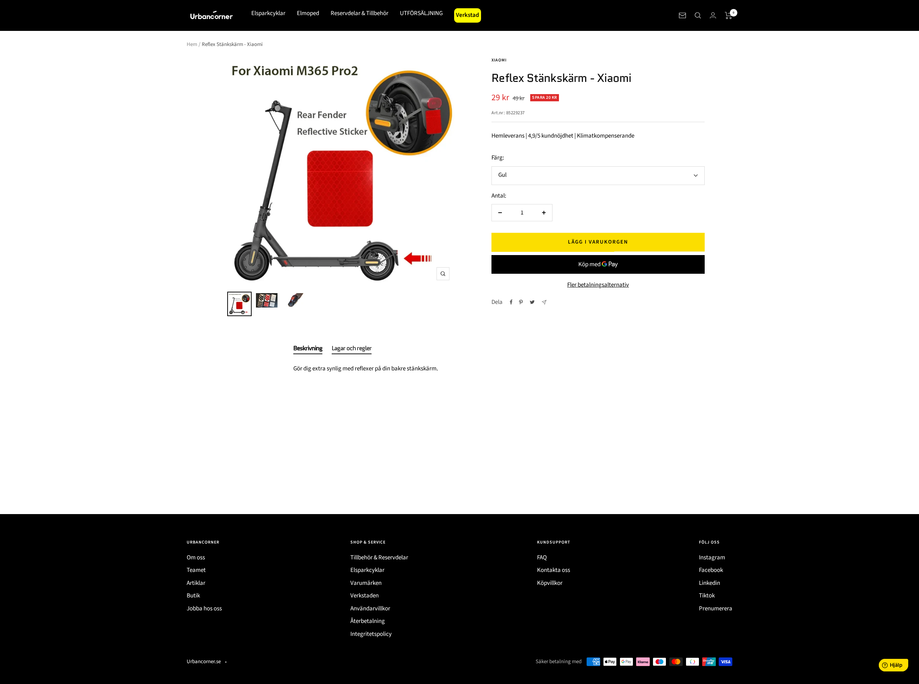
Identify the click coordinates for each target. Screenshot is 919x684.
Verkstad (467, 15)
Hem (192, 44)
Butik (193, 595)
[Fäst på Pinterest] (521, 302)
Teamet (196, 570)
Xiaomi (499, 60)
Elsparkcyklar (268, 13)
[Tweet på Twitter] (532, 302)
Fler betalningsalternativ (598, 285)
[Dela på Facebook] (511, 302)
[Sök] (698, 15)
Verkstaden (364, 595)
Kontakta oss (553, 570)
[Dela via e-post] (544, 302)
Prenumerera (715, 608)
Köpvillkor (550, 583)
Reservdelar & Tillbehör (359, 13)
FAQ (542, 557)
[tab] (307, 349)
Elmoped (308, 13)
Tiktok (707, 595)
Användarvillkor (370, 608)
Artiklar (196, 583)
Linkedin (709, 583)
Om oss (196, 557)
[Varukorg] (728, 15)
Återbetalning (367, 621)
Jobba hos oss (204, 608)
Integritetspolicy (371, 634)
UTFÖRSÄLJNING (421, 13)
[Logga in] (713, 15)
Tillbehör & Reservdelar (379, 557)
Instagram (712, 557)
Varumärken (366, 583)
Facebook (711, 570)
